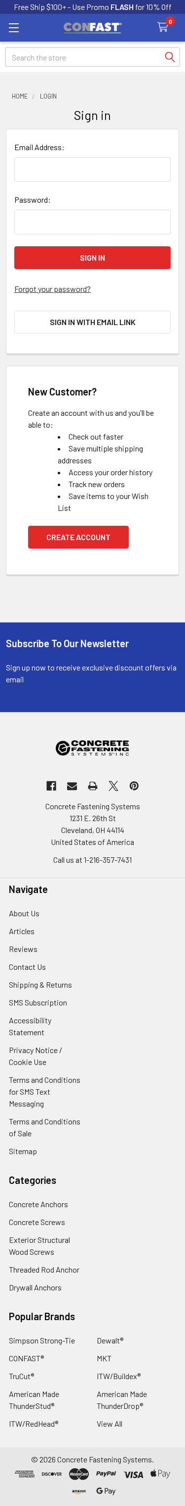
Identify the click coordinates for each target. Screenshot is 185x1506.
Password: (32, 199)
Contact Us (27, 966)
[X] (113, 786)
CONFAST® (26, 1358)
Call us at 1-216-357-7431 (92, 859)
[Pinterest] (134, 786)
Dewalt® (110, 1340)
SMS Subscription (38, 1002)
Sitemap (23, 1151)
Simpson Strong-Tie (42, 1340)
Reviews (23, 948)
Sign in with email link (93, 322)
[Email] (72, 786)
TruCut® (21, 1376)
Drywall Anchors (35, 1287)
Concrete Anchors (38, 1204)
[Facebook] (51, 786)
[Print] (93, 786)
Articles (22, 931)
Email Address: (39, 147)
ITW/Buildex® (119, 1376)
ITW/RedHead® (33, 1423)
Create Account (78, 537)
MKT (104, 1358)
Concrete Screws (37, 1222)
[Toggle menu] (13, 27)
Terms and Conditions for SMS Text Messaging (44, 1091)
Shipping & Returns (40, 984)
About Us (24, 913)
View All (109, 1423)
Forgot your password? (52, 288)
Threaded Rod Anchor (44, 1269)
